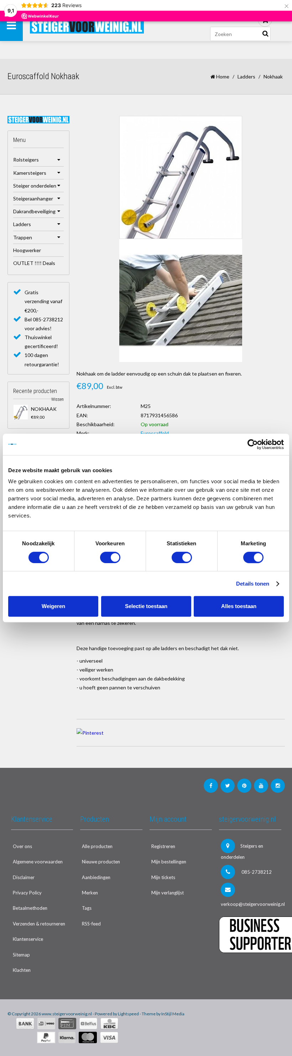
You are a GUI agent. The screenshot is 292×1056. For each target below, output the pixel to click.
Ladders (246, 76)
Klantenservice (28, 939)
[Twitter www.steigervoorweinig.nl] (227, 786)
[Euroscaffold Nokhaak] (20, 412)
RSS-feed (91, 924)
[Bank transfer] (25, 1023)
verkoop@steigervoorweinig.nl (251, 904)
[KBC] (109, 1023)
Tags (87, 908)
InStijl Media (172, 1013)
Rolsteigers (26, 160)
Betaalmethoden (30, 908)
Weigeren (53, 606)
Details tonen (252, 584)
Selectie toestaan (146, 606)
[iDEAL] (46, 1023)
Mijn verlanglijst (167, 893)
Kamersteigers (29, 173)
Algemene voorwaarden (38, 861)
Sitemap (21, 955)
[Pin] (67, 1023)
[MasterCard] (88, 1037)
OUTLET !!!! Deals (34, 263)
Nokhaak (44, 409)
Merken (90, 893)
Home (222, 76)
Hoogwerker (27, 250)
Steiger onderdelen (34, 186)
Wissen (57, 399)
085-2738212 (256, 872)
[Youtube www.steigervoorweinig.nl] (261, 786)
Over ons (22, 846)
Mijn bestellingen (168, 861)
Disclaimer (24, 877)
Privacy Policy (27, 893)
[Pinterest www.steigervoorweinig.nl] (244, 786)
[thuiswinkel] (250, 967)
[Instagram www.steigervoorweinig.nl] (278, 786)
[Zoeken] (265, 34)
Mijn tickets (163, 877)
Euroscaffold (155, 433)
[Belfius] (88, 1023)
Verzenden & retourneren (39, 924)
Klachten (22, 970)
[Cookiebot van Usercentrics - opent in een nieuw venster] (252, 444)
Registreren (163, 846)
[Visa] (109, 1037)
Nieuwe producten (101, 861)
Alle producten (97, 846)
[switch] (110, 557)
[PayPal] (46, 1037)
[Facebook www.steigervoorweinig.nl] (211, 786)
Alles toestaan (238, 606)
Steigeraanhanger (33, 198)
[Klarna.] (66, 1037)
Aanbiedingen (96, 877)
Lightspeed (128, 1013)
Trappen (22, 237)
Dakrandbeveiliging (34, 211)
